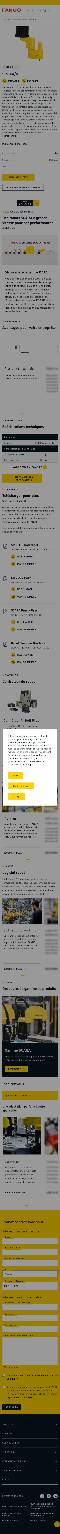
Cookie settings (21, 785)
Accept (16, 796)
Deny (15, 775)
